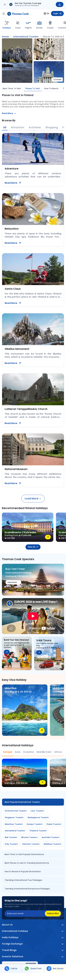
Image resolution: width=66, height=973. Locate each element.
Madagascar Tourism (38, 817)
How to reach (51, 88)
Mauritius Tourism (14, 824)
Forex (18, 27)
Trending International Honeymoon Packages (27, 888)
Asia (17, 752)
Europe (7, 752)
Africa (58, 752)
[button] (5, 592)
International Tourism (16, 810)
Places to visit (32, 88)
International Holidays (15, 931)
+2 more (57, 79)
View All (31, 546)
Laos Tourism (37, 810)
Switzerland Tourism (15, 830)
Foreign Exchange (12, 943)
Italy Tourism (11, 844)
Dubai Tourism (54, 824)
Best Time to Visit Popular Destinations (24, 854)
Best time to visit (12, 88)
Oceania (28, 752)
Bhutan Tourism (29, 837)
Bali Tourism (11, 837)
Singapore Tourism (14, 817)
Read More (11, 182)
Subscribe (53, 913)
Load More (31, 498)
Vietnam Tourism (31, 844)
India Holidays (10, 937)
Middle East (44, 752)
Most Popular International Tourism (22, 802)
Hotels (39, 27)
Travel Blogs (9, 950)
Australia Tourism (50, 837)
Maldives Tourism (52, 844)
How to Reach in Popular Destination (23, 871)
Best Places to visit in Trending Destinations (27, 863)
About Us (7, 924)
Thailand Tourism (38, 830)
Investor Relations (12, 956)
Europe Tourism (34, 824)
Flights (28, 27)
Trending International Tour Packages (23, 880)
